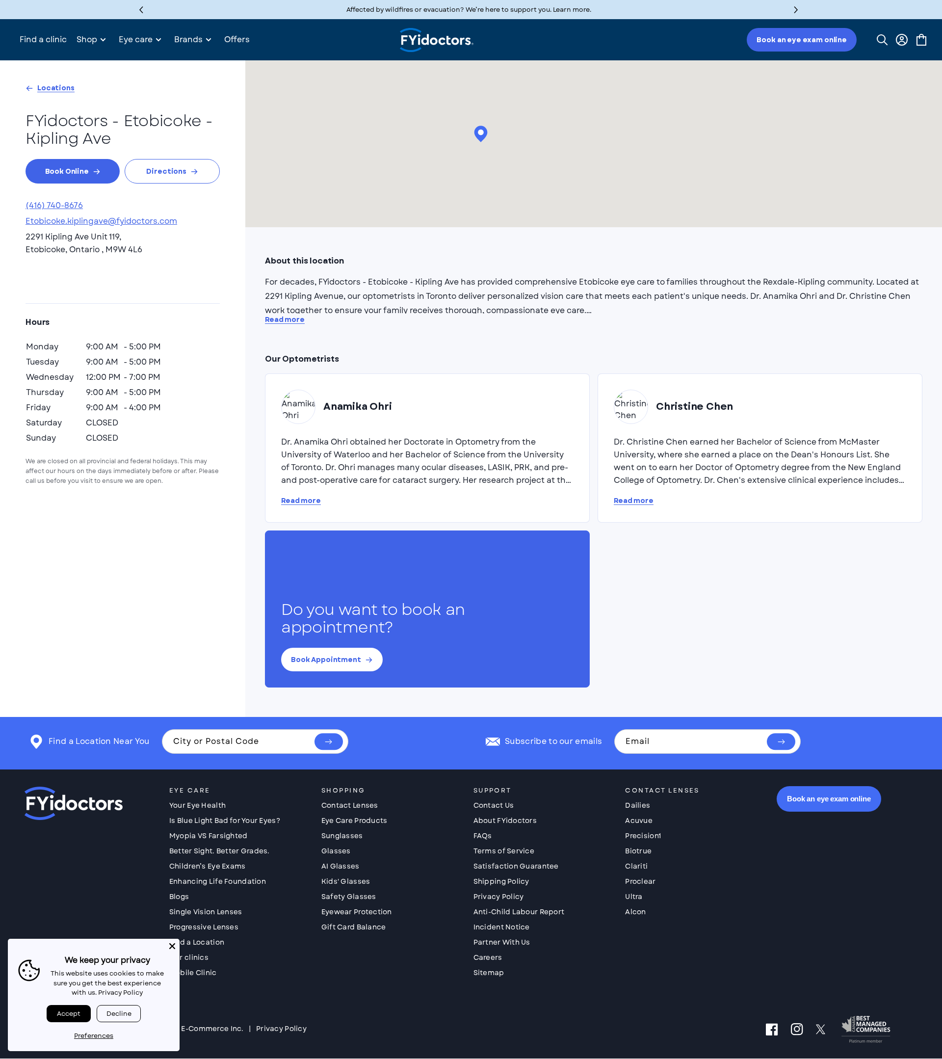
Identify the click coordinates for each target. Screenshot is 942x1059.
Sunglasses (342, 836)
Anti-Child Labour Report (519, 912)
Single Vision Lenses (205, 912)
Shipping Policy (501, 881)
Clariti (636, 866)
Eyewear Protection (356, 912)
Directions (166, 171)
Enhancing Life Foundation (217, 881)
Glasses (336, 851)
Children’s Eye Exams (207, 866)
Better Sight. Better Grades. (219, 851)
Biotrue (638, 851)
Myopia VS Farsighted (208, 836)
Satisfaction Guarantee (516, 866)
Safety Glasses (348, 896)
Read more (285, 320)
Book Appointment (326, 659)
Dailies (637, 805)
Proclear (640, 881)
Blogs (179, 896)
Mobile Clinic (193, 973)
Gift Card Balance (353, 927)
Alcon (635, 912)
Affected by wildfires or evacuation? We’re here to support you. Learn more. (468, 9)
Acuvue (639, 820)
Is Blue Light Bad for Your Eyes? (224, 820)
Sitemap (488, 973)
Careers (487, 957)
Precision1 (643, 836)
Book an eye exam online (802, 40)
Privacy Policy (498, 896)
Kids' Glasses (345, 881)
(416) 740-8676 (54, 205)
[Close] (172, 946)
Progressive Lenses (203, 927)
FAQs (482, 836)
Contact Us (493, 805)
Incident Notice (501, 927)
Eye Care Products (354, 820)
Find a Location (196, 942)
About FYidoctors (505, 820)
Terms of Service (503, 851)
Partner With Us (501, 942)
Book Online (67, 171)
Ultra (633, 896)
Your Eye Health (197, 805)
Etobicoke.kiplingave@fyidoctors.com (101, 221)
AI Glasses (340, 866)
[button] (796, 9)
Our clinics (189, 957)
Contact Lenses (349, 805)
